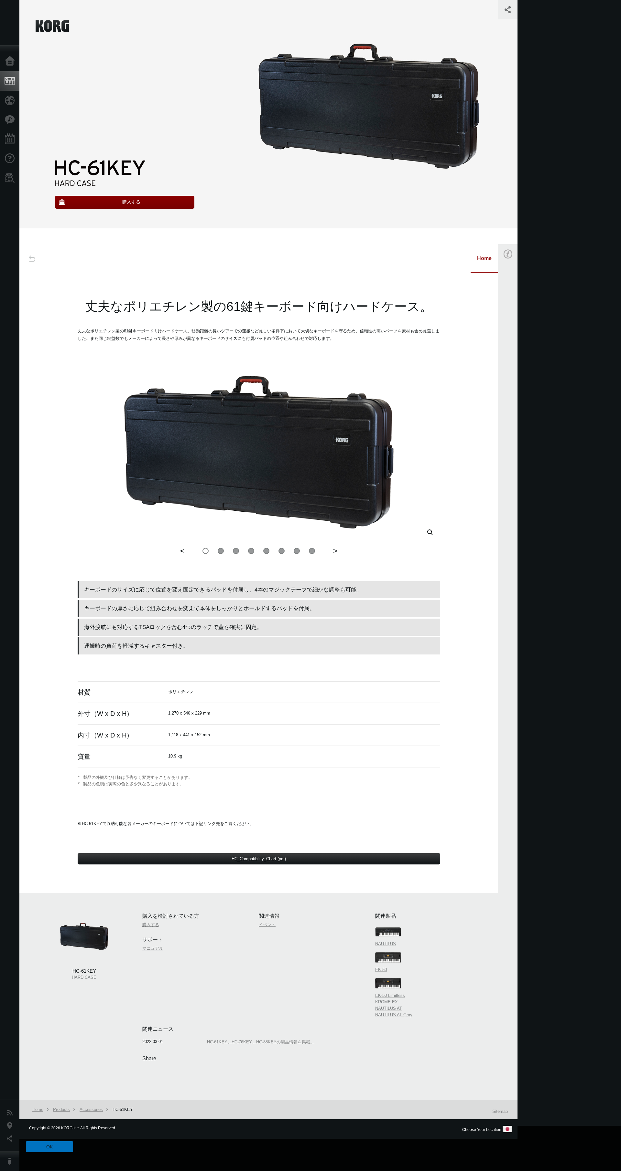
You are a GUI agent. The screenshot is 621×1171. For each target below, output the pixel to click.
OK (49, 1146)
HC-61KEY (123, 1109)
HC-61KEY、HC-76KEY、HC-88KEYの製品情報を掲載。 (260, 1042)
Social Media (11, 1138)
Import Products (11, 100)
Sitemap (500, 1111)
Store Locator (11, 178)
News (11, 1112)
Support (11, 158)
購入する (516, 343)
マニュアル (152, 948)
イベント (516, 406)
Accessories (91, 1109)
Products (11, 81)
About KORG (11, 1161)
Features (11, 120)
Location (11, 1125)
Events (11, 139)
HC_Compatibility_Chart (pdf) (259, 858)
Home (11, 61)
